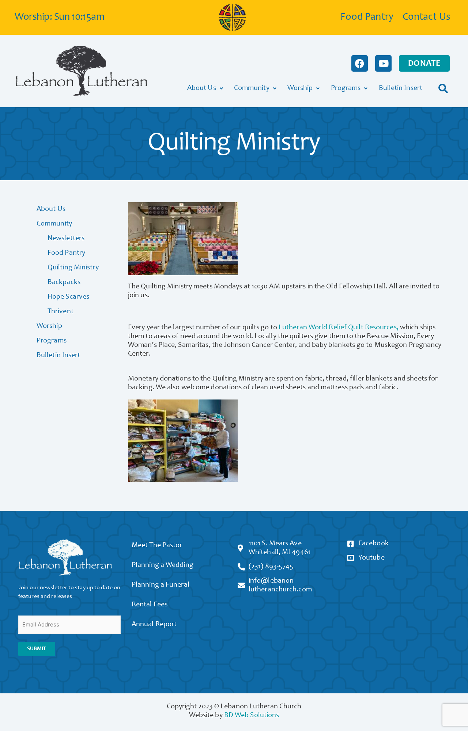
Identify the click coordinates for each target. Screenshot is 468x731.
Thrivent (60, 311)
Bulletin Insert (401, 88)
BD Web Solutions (251, 715)
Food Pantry (366, 17)
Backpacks (64, 282)
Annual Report (154, 624)
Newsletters (66, 238)
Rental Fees (149, 605)
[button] (443, 88)
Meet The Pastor (157, 545)
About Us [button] (201, 88)
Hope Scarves (68, 297)
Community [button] (251, 88)
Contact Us (426, 17)
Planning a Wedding (162, 565)
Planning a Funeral (160, 585)
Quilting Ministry (73, 268)
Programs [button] (346, 88)
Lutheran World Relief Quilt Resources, (339, 328)
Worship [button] (300, 88)
